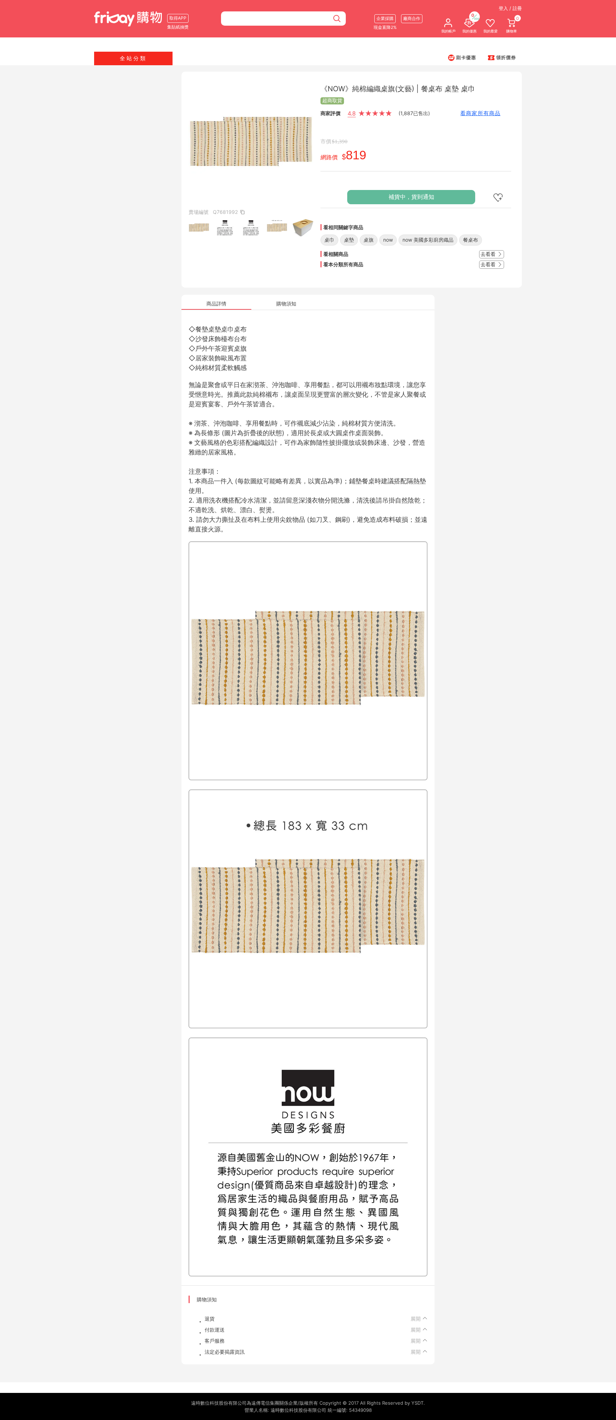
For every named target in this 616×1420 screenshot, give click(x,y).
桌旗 (369, 240)
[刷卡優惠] (462, 57)
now (388, 240)
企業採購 (385, 18)
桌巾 (329, 240)
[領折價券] (502, 57)
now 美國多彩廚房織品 (427, 240)
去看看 (489, 254)
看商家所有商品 (480, 113)
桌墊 (349, 240)
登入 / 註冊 (510, 8)
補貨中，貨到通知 (411, 197)
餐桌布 (470, 240)
